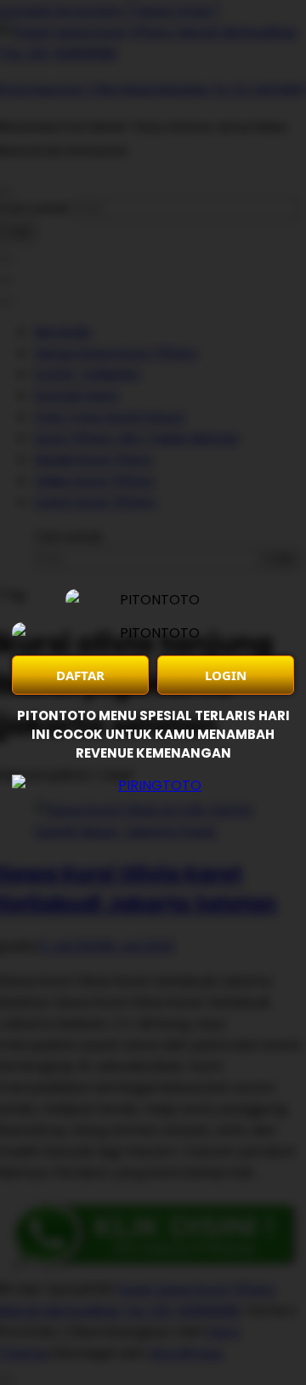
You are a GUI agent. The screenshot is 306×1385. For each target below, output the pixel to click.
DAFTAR (80, 675)
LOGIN (225, 675)
